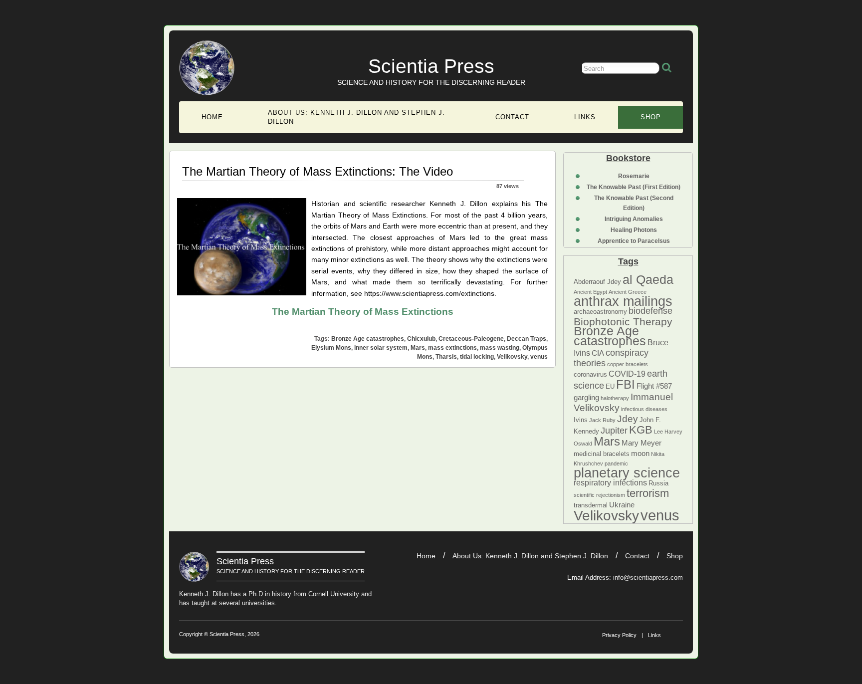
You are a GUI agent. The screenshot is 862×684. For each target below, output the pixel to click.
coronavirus (590, 374)
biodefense (650, 311)
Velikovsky (606, 515)
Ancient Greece (627, 292)
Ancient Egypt (590, 292)
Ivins (581, 420)
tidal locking (477, 356)
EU (610, 386)
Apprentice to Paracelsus (634, 240)
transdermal (591, 505)
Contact (512, 117)
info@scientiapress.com (648, 577)
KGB (640, 430)
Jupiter (614, 431)
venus (660, 515)
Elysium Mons (331, 347)
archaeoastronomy (600, 311)
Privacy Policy (619, 635)
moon (640, 453)
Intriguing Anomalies (634, 219)
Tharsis (446, 356)
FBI (625, 384)
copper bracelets (627, 364)
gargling (586, 398)
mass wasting (499, 347)
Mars (607, 441)
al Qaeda (648, 279)
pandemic (616, 463)
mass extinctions (452, 347)
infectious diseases (644, 409)
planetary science (627, 472)
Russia (658, 483)
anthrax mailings (623, 301)
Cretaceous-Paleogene (471, 338)
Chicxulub (421, 338)
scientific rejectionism (599, 495)
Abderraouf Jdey (597, 281)
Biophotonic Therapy (623, 321)
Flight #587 (654, 386)
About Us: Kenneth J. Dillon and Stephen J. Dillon (356, 117)
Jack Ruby (602, 420)
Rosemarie (633, 176)
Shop (651, 117)
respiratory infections (610, 482)
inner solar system (381, 347)
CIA (598, 353)
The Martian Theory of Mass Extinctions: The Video (317, 171)
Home (212, 117)
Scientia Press (431, 66)
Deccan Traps (526, 338)
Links (585, 117)
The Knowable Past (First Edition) (633, 187)
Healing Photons (634, 230)
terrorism (648, 493)
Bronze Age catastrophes (610, 335)
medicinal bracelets (602, 453)
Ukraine (622, 505)
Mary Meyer (641, 443)
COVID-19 (627, 373)
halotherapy (615, 398)
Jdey (627, 419)
